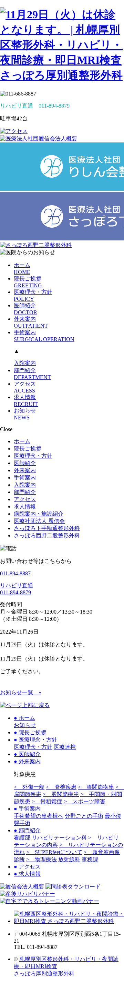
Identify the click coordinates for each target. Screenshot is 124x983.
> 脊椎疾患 (61, 787)
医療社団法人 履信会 (39, 521)
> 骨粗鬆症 (47, 801)
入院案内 (25, 363)
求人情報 (25, 506)
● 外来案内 (27, 761)
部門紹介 (25, 492)
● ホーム (24, 718)
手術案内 (25, 477)
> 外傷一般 (29, 787)
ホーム (22, 441)
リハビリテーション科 (59, 838)
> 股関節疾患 (61, 794)
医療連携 (65, 747)
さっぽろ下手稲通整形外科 (47, 528)
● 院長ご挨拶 (30, 732)
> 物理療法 (41, 859)
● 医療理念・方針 (35, 740)
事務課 (90, 859)
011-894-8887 (15, 573)
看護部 (22, 838)
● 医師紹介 (27, 754)
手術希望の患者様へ (38, 816)
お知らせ (25, 725)
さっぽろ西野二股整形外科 (47, 535)
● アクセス (27, 867)
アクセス (25, 499)
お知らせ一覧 (20, 692)
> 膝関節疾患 (96, 787)
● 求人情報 (27, 874)
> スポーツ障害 (84, 801)
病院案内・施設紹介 (38, 514)
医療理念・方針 (33, 456)
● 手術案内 (27, 809)
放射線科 (69, 859)
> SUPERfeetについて (54, 852)
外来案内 (25, 470)
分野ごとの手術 (84, 816)
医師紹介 (25, 463)
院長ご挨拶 (27, 448)
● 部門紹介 (27, 830)
